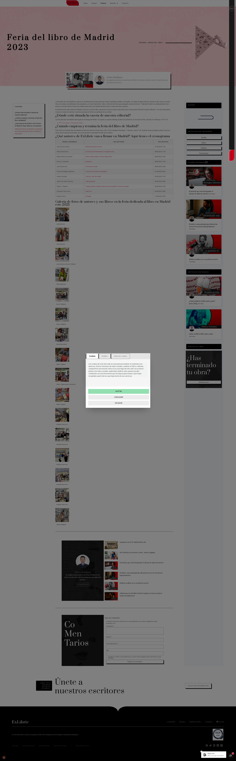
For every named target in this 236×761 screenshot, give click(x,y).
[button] (213, 754)
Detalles (105, 356)
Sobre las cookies (120, 356)
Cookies (92, 356)
